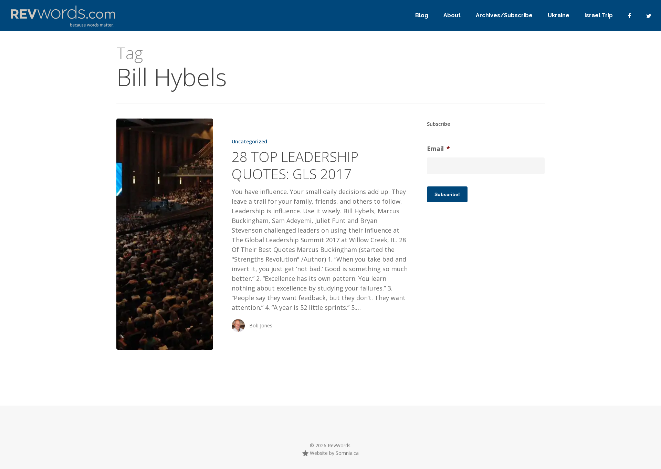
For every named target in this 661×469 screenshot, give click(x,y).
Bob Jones (260, 325)
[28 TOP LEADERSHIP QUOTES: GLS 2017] (164, 234)
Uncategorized (249, 141)
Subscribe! (447, 194)
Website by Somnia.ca (333, 453)
